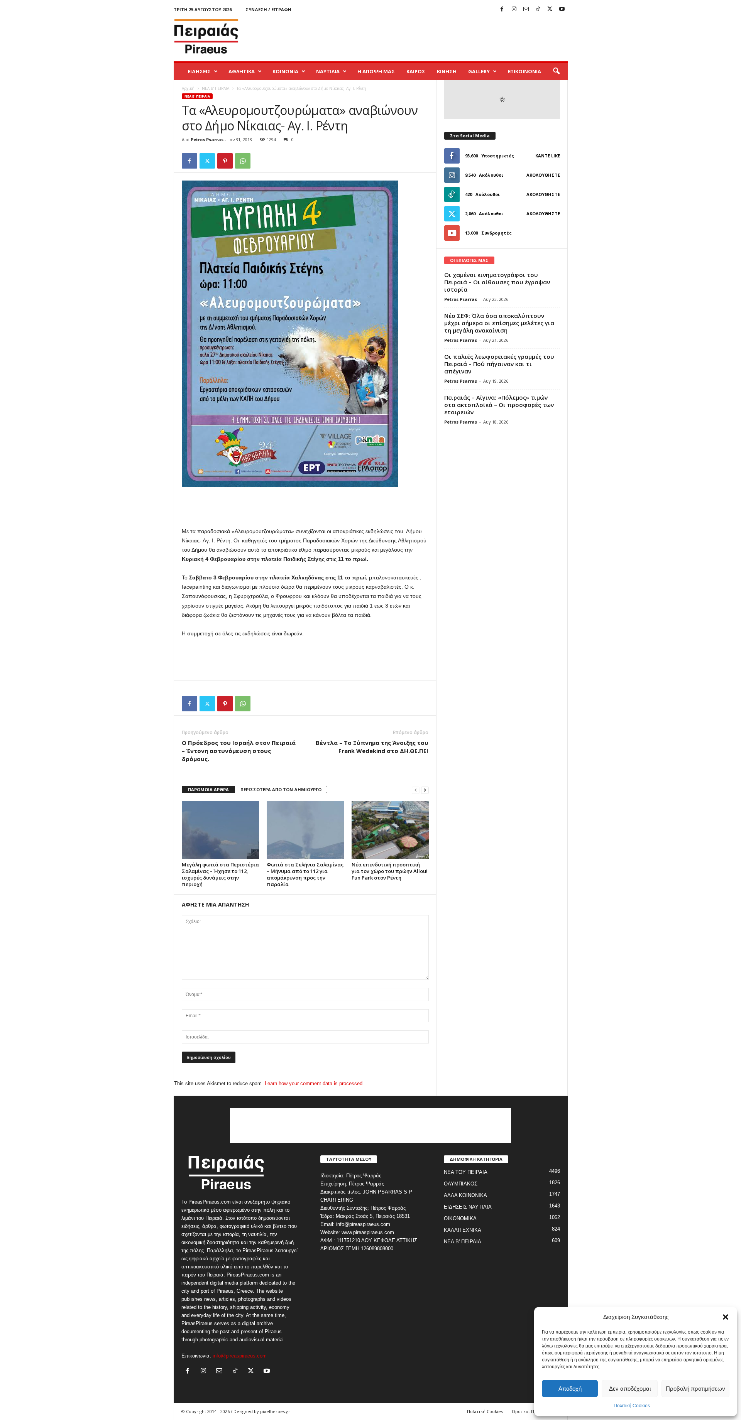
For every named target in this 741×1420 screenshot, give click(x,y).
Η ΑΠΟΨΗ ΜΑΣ (376, 71)
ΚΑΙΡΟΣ (415, 71)
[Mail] (526, 9)
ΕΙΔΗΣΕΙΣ (199, 71)
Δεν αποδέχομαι (630, 1388)
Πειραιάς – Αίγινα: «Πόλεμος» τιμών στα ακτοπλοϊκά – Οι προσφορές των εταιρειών (499, 404)
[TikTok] (538, 9)
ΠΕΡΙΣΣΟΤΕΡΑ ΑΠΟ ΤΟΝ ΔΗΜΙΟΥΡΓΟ (280, 789)
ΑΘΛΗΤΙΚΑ (241, 71)
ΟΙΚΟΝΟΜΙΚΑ (460, 1218)
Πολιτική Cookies (632, 1405)
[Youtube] (562, 9)
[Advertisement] (427, 36)
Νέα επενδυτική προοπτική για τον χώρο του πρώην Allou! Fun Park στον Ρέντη (390, 871)
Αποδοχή (570, 1388)
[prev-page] (416, 790)
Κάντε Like (547, 156)
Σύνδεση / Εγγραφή (268, 9)
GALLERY (479, 71)
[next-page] (425, 790)
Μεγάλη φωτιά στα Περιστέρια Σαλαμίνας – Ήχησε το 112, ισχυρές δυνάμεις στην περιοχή (220, 874)
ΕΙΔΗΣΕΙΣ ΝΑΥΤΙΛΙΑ (468, 1207)
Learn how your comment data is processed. (314, 1083)
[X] (550, 9)
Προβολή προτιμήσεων (695, 1388)
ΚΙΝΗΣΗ (447, 71)
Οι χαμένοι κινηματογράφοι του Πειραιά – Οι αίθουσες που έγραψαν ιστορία (497, 282)
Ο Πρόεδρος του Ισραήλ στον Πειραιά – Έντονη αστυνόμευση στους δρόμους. (239, 751)
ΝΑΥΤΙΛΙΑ (328, 71)
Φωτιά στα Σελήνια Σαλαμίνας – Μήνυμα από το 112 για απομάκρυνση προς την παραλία (305, 874)
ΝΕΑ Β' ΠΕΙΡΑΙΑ (215, 88)
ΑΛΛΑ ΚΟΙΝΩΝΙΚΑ (465, 1195)
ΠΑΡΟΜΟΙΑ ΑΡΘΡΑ (208, 789)
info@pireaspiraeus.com (240, 1356)
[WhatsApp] (242, 161)
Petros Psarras (207, 139)
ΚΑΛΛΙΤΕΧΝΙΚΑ (462, 1230)
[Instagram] (514, 9)
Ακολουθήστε (543, 175)
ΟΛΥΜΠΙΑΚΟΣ (460, 1184)
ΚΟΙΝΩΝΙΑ (285, 71)
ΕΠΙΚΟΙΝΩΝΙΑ (524, 71)
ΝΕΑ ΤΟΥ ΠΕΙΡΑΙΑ (465, 1172)
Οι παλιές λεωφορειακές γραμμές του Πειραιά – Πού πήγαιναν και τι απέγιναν (499, 364)
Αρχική (188, 88)
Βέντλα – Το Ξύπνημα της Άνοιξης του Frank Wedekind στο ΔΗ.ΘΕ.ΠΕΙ (372, 747)
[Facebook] (502, 9)
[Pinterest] (225, 161)
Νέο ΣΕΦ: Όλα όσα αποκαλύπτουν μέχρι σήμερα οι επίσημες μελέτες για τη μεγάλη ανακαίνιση (499, 323)
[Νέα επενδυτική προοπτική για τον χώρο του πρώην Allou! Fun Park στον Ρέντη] (390, 830)
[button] (725, 1317)
